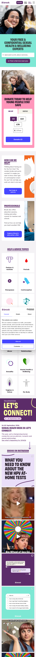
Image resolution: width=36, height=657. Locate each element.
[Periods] (26, 263)
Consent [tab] (6, 314)
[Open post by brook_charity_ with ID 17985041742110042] (18, 503)
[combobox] (18, 55)
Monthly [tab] (25, 111)
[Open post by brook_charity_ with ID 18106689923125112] (18, 603)
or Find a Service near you (18, 61)
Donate (19, 2)
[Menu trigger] (34, 2)
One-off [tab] (10, 111)
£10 (22, 119)
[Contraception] (26, 283)
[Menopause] (10, 283)
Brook (6, 2)
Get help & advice (13, 191)
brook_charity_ (18, 455)
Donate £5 (18, 139)
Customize (17, 346)
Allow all (18, 341)
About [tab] (29, 314)
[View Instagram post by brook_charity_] (32, 484)
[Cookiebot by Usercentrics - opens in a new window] (26, 309)
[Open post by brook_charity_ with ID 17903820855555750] (18, 569)
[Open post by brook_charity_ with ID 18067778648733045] (18, 536)
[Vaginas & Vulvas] (10, 385)
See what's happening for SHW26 (14, 440)
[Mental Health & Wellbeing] (26, 365)
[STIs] (26, 303)
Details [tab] (18, 314)
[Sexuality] (10, 365)
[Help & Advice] (25, 2)
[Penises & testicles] (10, 263)
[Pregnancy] (10, 303)
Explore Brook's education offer (13, 234)
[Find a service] (29, 2)
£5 (13, 119)
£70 (18, 124)
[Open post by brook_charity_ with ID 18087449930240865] (18, 636)
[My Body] (26, 385)
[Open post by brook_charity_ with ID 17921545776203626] (18, 470)
